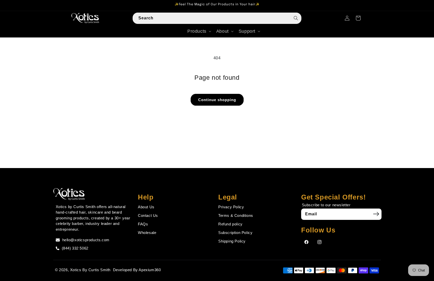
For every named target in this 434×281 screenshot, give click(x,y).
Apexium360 (150, 270)
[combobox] (217, 18)
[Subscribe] (376, 214)
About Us (146, 207)
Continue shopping (217, 100)
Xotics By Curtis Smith (90, 270)
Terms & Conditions (235, 215)
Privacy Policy (231, 207)
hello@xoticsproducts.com (86, 240)
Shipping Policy (232, 241)
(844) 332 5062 (75, 248)
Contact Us (148, 215)
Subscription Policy (235, 232)
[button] (198, 31)
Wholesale (147, 232)
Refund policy (230, 224)
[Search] (295, 18)
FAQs (143, 224)
